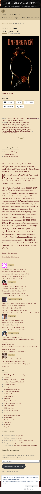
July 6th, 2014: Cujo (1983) (10, 325)
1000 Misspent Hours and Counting (14, 375)
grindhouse (21, 225)
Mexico (23, 232)
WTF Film (7, 424)
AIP (16, 188)
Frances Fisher (19, 126)
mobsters (33, 232)
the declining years (11, 243)
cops (15, 220)
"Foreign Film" (21, 164)
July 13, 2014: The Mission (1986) (12, 279)
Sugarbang (7, 413)
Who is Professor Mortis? (30, 18)
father (25, 223)
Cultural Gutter (8, 396)
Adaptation (7, 166)
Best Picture (11, 124)
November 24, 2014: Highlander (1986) (13, 272)
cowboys (12, 126)
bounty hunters (21, 124)
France (9, 226)
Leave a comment (33, 118)
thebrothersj (7, 422)
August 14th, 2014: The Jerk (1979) (12, 323)
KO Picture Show (9, 408)
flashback (4, 226)
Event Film (5, 172)
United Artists (33, 242)
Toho (18, 243)
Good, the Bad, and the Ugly (12, 403)
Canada (27, 214)
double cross (29, 219)
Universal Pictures (9, 245)
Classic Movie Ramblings (11, 391)
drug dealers (15, 223)
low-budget (13, 231)
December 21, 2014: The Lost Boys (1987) (14, 269)
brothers (17, 214)
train (21, 243)
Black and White (13, 169)
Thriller (11, 183)
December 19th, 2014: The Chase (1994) (14, 291)
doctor (21, 220)
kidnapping (32, 229)
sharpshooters (27, 131)
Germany (14, 226)
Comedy (24, 168)
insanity (6, 228)
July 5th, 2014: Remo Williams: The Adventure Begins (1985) (20, 313)
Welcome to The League (10, 18)
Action (28, 164)
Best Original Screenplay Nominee (17, 206)
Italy (22, 228)
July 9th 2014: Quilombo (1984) (11, 308)
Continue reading (8, 93)
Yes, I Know (7, 427)
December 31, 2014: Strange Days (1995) (14, 286)
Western (21, 120)
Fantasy (12, 172)
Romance (33, 178)
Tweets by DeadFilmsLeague (10, 257)
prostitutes (17, 129)
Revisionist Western (11, 120)
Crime (31, 169)
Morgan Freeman (7, 129)
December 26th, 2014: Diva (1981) (12, 289)
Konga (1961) (20, 436)
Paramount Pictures (25, 237)
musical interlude (13, 234)
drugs (21, 223)
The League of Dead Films (20, 2)
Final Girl (7, 398)
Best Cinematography (22, 196)
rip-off (23, 239)
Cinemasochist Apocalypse (12, 389)
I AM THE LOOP (9, 406)
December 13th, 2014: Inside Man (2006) (14, 293)
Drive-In (6, 222)
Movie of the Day (14, 15)
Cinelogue (7, 387)
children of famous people (13, 216)
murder (4, 234)
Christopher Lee (29, 217)
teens (4, 242)
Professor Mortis (15, 33)
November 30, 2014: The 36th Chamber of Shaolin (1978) (19, 303)
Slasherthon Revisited (8, 344)
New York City (12, 237)
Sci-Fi (4, 181)
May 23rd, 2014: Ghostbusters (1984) (13, 327)
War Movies (17, 183)
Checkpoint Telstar (9, 384)
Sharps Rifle (19, 131)
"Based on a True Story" (9, 164)
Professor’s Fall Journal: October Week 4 (14, 351)
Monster (15, 175)
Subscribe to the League (10, 450)
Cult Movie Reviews (10, 394)
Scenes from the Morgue (11, 410)
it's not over (15, 228)
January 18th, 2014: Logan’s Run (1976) (14, 330)
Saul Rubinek (10, 131)
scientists (30, 239)
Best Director (11, 201)
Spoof (31, 181)
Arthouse (23, 166)
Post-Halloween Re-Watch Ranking (12, 337)
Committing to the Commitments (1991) (14, 361)
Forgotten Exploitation (11, 401)
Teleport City (8, 417)
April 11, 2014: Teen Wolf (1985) (23, 440)
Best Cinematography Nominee (17, 197)
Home (4, 15)
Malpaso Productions (22, 127)
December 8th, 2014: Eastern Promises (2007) (15, 296)
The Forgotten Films (10, 420)
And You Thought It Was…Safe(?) (14, 382)
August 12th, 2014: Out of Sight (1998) (13, 306)
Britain (11, 214)
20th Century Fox (9, 188)
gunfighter (11, 127)
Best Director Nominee (24, 200)
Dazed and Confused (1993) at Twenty (13, 359)
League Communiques (10, 253)
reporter (24, 129)
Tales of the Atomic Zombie (12, 415)
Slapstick (14, 181)
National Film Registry (28, 234)
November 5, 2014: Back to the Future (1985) (15, 274)
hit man (28, 226)
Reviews (26, 178)
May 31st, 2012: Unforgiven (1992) (12, 30)
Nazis (4, 237)
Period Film (19, 178)
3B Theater (7, 377)
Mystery (11, 178)
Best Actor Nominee (19, 122)
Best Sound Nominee (22, 209)
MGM (28, 231)
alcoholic (10, 122)
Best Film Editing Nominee (17, 203)
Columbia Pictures (7, 220)
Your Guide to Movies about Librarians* (25, 445)
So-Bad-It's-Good (23, 181)
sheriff (4, 133)
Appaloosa (19, 438)
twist (25, 242)
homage (33, 225)
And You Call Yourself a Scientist (14, 380)
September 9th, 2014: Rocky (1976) (12, 320)
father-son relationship (32, 223)
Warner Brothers (11, 133)
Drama (36, 169)
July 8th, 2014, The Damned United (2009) (14, 310)
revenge (18, 240)
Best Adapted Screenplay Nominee (17, 191)
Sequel (9, 181)
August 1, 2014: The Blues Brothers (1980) (14, 276)
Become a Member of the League (13, 466)
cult (18, 220)
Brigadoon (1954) (18, 443)
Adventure (16, 166)
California (22, 214)
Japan (27, 228)
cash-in (33, 214)
